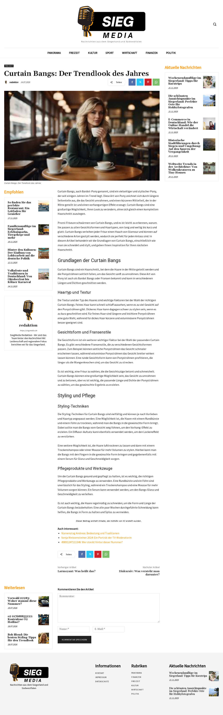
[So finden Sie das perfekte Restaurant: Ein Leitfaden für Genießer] (43, 206)
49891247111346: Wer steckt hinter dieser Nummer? (92, 542)
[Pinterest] (148, 82)
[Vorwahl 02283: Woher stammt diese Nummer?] (43, 601)
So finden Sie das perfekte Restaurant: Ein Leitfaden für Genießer (19, 208)
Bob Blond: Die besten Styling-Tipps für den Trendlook (22, 637)
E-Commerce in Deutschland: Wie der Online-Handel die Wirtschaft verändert (183, 124)
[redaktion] (6, 82)
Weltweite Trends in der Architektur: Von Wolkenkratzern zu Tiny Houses (182, 168)
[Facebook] (132, 82)
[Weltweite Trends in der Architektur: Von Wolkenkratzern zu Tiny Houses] (209, 168)
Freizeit (9, 66)
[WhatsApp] (156, 82)
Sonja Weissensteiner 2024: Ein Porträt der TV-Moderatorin (96, 537)
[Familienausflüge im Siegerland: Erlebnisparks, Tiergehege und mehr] (43, 229)
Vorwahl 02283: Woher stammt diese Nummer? (22, 601)
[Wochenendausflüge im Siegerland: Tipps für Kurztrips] (209, 82)
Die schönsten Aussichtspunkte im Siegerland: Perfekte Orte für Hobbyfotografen (182, 101)
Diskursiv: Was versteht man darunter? (139, 572)
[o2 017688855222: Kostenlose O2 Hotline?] (43, 619)
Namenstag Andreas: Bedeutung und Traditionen (90, 533)
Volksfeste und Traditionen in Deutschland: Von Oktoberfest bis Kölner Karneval (20, 276)
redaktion (13, 82)
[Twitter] (140, 82)
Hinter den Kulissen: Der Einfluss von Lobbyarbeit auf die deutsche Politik (22, 254)
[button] (214, 24)
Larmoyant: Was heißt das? (76, 571)
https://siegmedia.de (28, 330)
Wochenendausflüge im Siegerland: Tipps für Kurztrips (184, 80)
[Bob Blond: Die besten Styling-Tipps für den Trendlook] (43, 638)
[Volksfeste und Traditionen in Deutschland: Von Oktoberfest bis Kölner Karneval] (43, 274)
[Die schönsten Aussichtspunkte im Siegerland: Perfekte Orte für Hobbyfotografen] (209, 100)
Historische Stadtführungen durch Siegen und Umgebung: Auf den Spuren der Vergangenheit (184, 146)
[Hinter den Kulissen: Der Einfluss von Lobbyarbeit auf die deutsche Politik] (43, 253)
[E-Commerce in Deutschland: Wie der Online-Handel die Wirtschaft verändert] (209, 124)
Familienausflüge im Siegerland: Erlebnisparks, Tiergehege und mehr (22, 232)
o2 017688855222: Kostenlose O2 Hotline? (20, 619)
